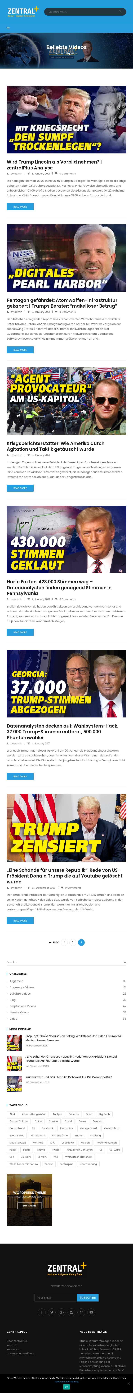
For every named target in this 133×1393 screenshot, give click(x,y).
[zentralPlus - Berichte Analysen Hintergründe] (23, 12)
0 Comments (67, 173)
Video (13, 1019)
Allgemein (16, 981)
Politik (26, 1150)
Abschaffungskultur (34, 1114)
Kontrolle (38, 1142)
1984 (12, 1114)
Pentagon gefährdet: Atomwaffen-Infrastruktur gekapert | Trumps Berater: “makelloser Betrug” (62, 303)
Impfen (79, 1135)
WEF (56, 1157)
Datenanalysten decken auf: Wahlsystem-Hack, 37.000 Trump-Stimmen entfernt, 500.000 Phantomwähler (62, 732)
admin (18, 173)
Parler (13, 1150)
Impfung (95, 1135)
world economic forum (24, 1164)
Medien (85, 1142)
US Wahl (26, 1157)
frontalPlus (66, 1128)
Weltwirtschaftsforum (78, 1157)
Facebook (47, 1128)
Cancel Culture (19, 1121)
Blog (13, 1000)
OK (66, 1387)
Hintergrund (38, 1135)
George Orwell (88, 1128)
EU (33, 1128)
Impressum (14, 1349)
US (101, 1150)
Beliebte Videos (20, 994)
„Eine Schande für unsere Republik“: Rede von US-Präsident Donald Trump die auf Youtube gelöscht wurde (64, 876)
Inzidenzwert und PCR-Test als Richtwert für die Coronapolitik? (68, 1077)
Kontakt (12, 1345)
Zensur (49, 1164)
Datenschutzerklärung (21, 1353)
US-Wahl (114, 1150)
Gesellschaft (111, 1128)
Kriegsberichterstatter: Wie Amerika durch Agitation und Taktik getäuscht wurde (55, 447)
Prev (56, 942)
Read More (20, 206)
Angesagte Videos (22, 987)
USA (12, 1157)
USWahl (42, 1157)
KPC (52, 1142)
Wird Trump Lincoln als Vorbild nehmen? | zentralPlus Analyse (54, 165)
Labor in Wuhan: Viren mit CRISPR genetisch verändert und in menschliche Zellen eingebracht (100, 1353)
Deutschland (17, 1128)
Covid (68, 1121)
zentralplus (66, 1164)
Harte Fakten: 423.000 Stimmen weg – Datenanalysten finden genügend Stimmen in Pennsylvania (59, 588)
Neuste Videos (19, 1012)
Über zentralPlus (17, 1341)
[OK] (128, 1383)
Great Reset (17, 1135)
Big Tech (104, 1114)
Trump (41, 1150)
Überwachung (88, 1164)
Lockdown (68, 1142)
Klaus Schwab (18, 1142)
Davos (82, 1121)
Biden (89, 1114)
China (38, 1121)
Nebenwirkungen (107, 1142)
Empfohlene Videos (23, 1006)
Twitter (56, 1150)
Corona (53, 1121)
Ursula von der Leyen (80, 1150)
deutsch (98, 1121)
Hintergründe (60, 1135)
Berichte (74, 1114)
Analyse (57, 1114)
